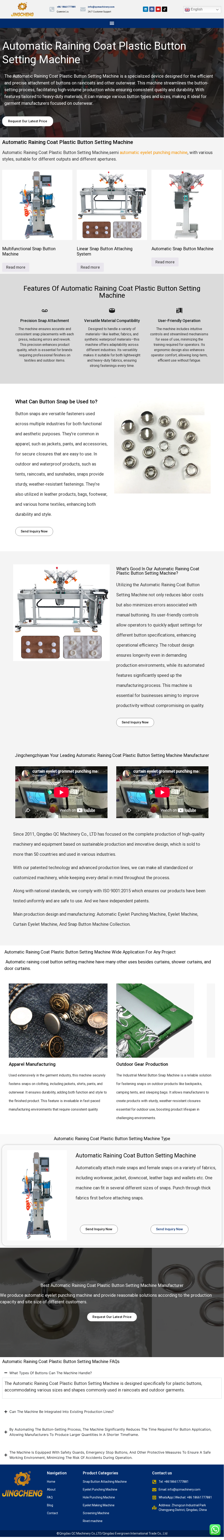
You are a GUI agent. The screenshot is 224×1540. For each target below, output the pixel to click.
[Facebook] (152, 9)
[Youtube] (158, 9)
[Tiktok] (164, 9)
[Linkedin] (145, 9)
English (196, 9)
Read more (15, 267)
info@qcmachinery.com (101, 6)
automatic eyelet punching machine (154, 152)
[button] (112, 23)
